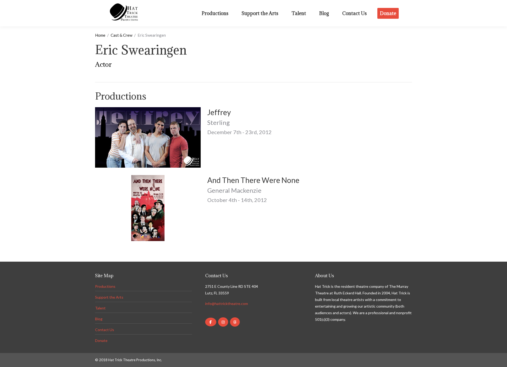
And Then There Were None (253, 180)
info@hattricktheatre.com (226, 303)
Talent (100, 308)
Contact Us (104, 329)
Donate (101, 340)
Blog (98, 319)
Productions (105, 286)
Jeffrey (219, 112)
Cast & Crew (121, 35)
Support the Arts (109, 297)
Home (100, 35)
